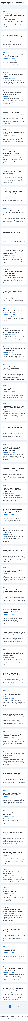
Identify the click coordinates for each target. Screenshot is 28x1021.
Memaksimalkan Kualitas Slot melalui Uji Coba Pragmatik (14, 349)
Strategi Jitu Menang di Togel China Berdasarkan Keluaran (13, 570)
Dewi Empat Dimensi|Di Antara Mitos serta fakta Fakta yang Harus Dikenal (14, 633)
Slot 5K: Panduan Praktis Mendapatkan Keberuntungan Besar (13, 36)
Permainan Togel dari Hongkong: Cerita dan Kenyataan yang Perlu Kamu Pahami (13, 511)
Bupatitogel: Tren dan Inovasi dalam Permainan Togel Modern (13, 55)
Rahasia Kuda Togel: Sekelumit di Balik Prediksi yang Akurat (13, 331)
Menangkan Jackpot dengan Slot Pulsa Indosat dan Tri (13, 272)
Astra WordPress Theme (14, 1018)
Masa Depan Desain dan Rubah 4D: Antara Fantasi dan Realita (13, 793)
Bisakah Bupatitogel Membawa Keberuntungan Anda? (12, 93)
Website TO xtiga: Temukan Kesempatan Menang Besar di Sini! (13, 113)
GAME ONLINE (6, 11)
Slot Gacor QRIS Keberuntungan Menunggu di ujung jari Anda (12, 734)
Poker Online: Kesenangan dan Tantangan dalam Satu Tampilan (12, 930)
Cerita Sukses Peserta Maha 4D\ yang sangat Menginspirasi (12, 852)
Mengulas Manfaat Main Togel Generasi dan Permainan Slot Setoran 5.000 (12, 368)
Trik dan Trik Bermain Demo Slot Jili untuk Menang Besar (13, 428)
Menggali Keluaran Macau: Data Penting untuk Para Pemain (12, 152)
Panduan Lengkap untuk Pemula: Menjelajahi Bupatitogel (12, 192)
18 (18, 1006)
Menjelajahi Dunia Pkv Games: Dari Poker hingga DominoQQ (13, 469)
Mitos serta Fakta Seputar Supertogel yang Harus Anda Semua (14, 674)
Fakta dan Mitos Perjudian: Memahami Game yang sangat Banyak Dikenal (12, 489)
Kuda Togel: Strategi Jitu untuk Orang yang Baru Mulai (12, 949)
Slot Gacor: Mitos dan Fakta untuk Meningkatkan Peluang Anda (13, 989)
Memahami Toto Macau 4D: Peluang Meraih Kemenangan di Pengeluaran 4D (13, 212)
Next (14, 1009)
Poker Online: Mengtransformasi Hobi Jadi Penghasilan (12, 833)
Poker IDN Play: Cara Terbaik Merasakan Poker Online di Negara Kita (13, 15)
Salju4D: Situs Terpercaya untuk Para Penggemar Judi (12, 890)
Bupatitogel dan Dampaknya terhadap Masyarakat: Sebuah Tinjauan (12, 611)
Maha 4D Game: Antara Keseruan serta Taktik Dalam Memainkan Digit (13, 715)
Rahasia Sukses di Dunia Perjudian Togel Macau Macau (13, 311)
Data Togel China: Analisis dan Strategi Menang (12, 172)
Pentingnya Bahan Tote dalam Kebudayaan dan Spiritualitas (12, 774)
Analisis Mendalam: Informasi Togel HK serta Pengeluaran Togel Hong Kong (13, 407)
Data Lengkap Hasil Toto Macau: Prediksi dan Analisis (12, 388)
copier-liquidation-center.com (13, 3)
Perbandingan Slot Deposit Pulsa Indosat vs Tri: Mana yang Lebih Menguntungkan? (13, 252)
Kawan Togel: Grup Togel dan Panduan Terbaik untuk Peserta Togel (12, 694)
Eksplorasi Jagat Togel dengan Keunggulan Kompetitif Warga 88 (13, 910)
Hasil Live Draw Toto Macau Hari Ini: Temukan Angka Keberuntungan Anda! (14, 591)
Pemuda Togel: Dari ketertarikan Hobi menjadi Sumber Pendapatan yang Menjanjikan (13, 653)
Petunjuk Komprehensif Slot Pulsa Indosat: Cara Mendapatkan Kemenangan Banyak (13, 448)
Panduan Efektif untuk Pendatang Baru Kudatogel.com (13, 969)
